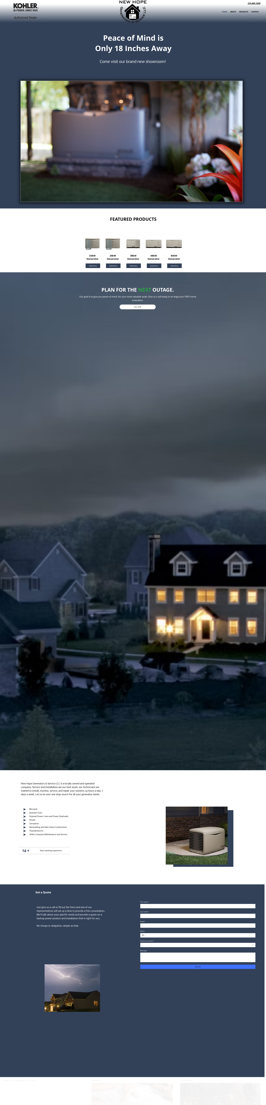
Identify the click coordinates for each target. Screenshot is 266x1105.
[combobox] (197, 945)
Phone (142, 931)
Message (143, 951)
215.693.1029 (254, 3)
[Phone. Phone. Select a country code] (144, 935)
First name (144, 902)
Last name (144, 912)
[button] (244, 11)
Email (142, 921)
